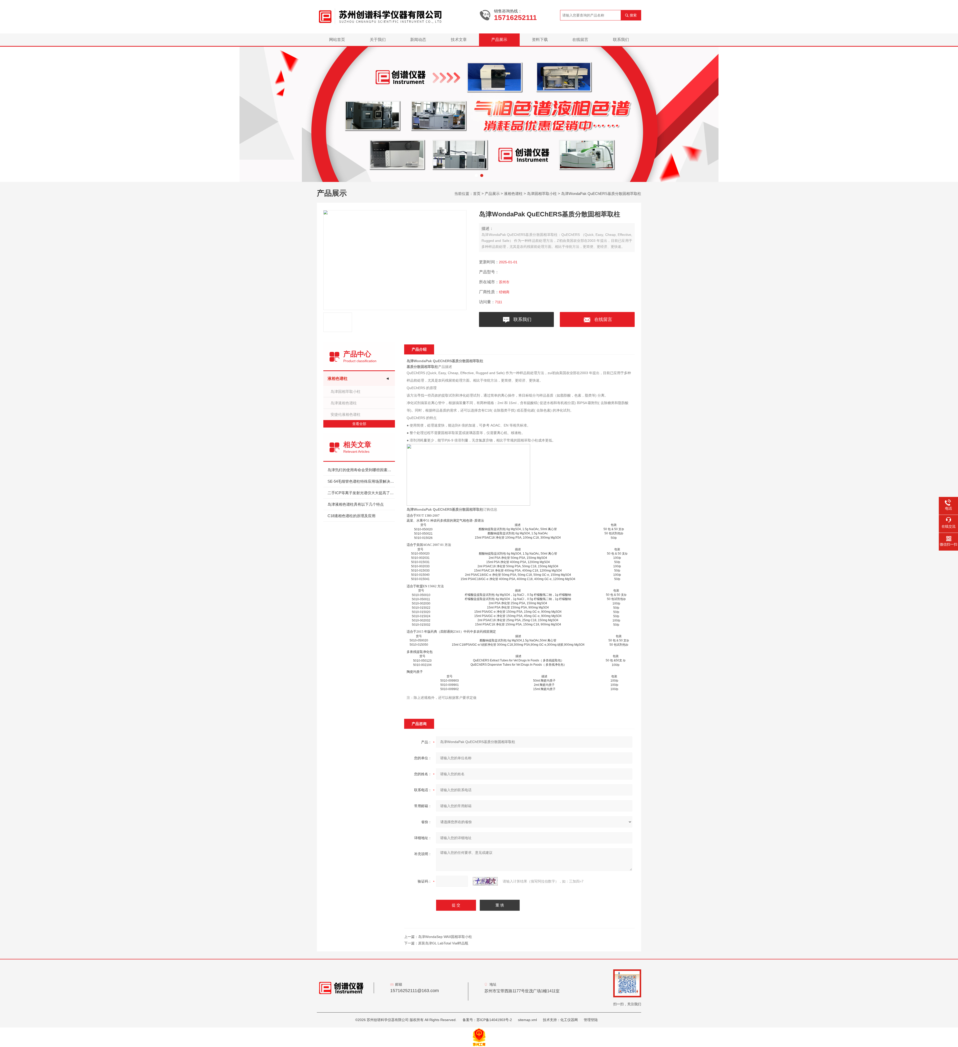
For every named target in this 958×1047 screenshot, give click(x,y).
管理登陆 (591, 1020)
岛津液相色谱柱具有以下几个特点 (356, 504)
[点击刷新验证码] (485, 881)
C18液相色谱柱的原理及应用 (351, 516)
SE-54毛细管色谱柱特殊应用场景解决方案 (361, 481)
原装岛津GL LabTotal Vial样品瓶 (443, 943)
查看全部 (359, 424)
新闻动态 (418, 39)
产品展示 (499, 39)
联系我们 (621, 39)
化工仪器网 (569, 1020)
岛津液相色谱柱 (344, 403)
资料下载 (540, 39)
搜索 (633, 15)
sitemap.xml (527, 1020)
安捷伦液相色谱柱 (345, 414)
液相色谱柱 (513, 193)
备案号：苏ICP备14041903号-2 (487, 1020)
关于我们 (378, 39)
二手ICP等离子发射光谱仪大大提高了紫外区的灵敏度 (361, 493)
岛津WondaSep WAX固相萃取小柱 (445, 937)
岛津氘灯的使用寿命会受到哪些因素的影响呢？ (361, 470)
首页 (476, 193)
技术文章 (459, 39)
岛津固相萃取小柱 (542, 193)
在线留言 (580, 39)
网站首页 (337, 39)
